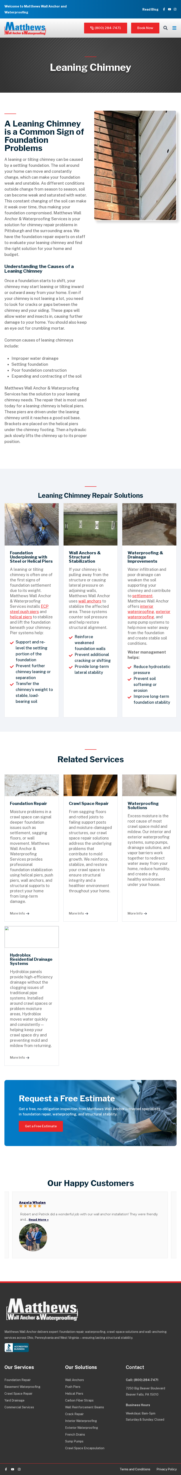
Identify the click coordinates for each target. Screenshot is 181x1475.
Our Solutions (81, 1367)
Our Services (19, 1367)
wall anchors (89, 601)
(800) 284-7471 (146, 1380)
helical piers (21, 617)
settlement (142, 595)
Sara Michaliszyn (34, 1202)
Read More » (30, 1219)
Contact (135, 1367)
